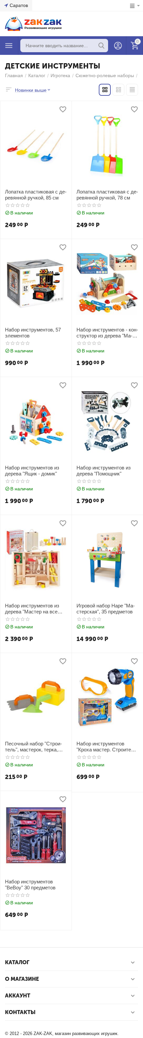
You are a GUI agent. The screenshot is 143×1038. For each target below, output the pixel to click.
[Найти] (101, 45)
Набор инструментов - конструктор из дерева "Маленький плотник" (107, 333)
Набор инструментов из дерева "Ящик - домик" (32, 470)
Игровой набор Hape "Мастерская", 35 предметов (105, 608)
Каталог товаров (9, 45)
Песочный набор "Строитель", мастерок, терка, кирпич (33, 747)
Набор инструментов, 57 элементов (33, 332)
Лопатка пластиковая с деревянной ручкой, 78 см (107, 194)
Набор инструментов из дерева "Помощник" (103, 470)
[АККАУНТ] (118, 45)
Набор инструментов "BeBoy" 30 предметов (30, 884)
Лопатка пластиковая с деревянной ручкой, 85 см (36, 194)
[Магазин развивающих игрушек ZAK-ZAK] (33, 23)
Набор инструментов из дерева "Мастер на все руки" (32, 609)
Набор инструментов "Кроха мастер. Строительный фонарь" (107, 747)
